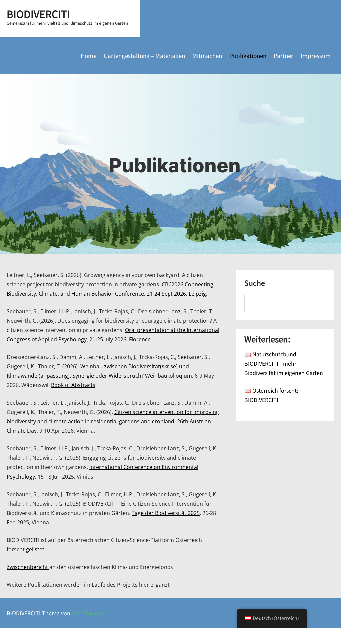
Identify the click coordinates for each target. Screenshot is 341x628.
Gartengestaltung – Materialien (144, 55)
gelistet (35, 549)
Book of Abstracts (73, 385)
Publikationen (247, 55)
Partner (283, 55)
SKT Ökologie (89, 613)
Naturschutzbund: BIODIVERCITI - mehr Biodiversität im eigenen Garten (283, 363)
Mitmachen (207, 55)
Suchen (308, 304)
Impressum (316, 55)
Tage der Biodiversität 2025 (166, 513)
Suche (254, 283)
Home (88, 55)
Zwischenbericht (28, 567)
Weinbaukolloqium (168, 375)
